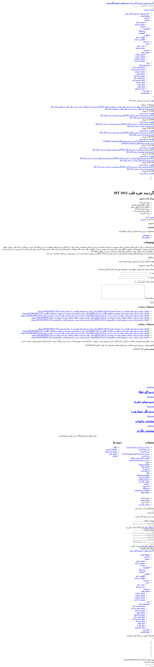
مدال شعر (141, 84)
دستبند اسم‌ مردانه (138, 69)
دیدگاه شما (149, 298)
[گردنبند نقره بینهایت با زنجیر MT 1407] (123, 150)
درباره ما (146, 469)
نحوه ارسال (145, 467)
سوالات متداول (143, 464)
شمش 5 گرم (140, 56)
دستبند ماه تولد (139, 76)
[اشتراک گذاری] (148, 664)
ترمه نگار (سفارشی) (142, 411)
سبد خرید (146, 486)
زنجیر (147, 44)
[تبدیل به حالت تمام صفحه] (151, 664)
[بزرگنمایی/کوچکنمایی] (153, 664)
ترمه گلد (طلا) (146, 392)
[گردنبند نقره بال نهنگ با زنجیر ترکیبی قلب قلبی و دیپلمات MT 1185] (102, 107)
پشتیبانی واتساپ (144, 421)
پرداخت (146, 484)
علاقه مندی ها (144, 477)
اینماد (147, 462)
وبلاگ (115, 447)
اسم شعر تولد (144, 65)
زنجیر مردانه (140, 48)
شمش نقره (145, 52)
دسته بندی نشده (111, 452)
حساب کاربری (144, 482)
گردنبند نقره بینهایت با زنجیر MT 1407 (140, 152)
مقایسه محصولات (142, 475)
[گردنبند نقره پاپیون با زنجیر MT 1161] (125, 124)
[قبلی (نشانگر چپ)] (153, 666)
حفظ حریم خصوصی (141, 490)
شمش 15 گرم (139, 61)
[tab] (74, 235)
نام (152, 273)
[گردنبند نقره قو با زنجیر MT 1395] (127, 115)
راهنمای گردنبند (111, 449)
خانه (152, 101)
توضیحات (146, 235)
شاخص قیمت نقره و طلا (140, 458)
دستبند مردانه (140, 24)
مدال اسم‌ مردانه (138, 80)
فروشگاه (146, 488)
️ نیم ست (146, 41)
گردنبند (146, 18)
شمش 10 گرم (139, 59)
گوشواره (146, 29)
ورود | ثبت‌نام (149, 10)
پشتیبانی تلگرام (145, 430)
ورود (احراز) (144, 452)
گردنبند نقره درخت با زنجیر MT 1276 (140, 169)
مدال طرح (141, 86)
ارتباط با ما (145, 471)
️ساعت (142, 26)
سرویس (146, 50)
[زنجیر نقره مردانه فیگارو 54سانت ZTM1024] (128, 141)
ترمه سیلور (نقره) (144, 401)
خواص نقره (113, 454)
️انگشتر (146, 35)
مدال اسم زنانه (139, 78)
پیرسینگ (142, 31)
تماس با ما (150, 217)
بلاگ (147, 473)
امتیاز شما (149, 282)
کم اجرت (146, 91)
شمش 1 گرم (140, 54)
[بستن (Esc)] (146, 664)
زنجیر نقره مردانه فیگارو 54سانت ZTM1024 (137, 143)
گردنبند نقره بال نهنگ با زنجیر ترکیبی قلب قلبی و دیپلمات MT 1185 (129, 109)
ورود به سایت (149, 529)
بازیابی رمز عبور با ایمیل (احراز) (137, 447)
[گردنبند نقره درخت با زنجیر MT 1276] (124, 167)
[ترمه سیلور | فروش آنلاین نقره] (137, 14)
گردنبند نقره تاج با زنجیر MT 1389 (141, 135)
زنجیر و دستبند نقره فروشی (139, 460)
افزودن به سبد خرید (146, 113)
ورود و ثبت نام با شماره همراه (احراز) (135, 454)
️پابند (148, 63)
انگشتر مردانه (140, 39)
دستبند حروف (140, 71)
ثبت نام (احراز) (144, 449)
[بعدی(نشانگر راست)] (151, 666)
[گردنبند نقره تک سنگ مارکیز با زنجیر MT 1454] (117, 158)
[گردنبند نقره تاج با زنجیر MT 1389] (127, 132)
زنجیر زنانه (141, 46)
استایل (114, 456)
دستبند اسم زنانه (139, 67)
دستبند (147, 20)
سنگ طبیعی (144, 93)
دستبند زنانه (140, 22)
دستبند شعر (140, 74)
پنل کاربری (145, 456)
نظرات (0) (145, 237)
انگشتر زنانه (140, 37)
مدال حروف (140, 82)
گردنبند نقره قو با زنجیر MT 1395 (142, 117)
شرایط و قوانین (143, 479)
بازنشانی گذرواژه (147, 527)
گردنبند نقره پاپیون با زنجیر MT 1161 (140, 126)
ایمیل (151, 277)
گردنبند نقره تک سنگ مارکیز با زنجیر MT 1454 (137, 160)
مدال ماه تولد (140, 89)
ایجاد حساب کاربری (147, 548)
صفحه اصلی (144, 16)
